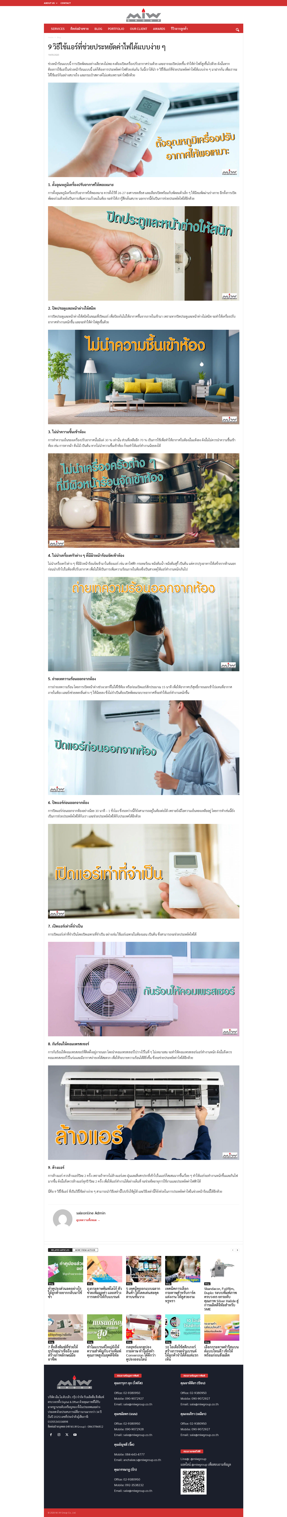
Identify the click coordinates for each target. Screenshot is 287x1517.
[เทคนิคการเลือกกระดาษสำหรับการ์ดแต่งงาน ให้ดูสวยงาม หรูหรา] (182, 1270)
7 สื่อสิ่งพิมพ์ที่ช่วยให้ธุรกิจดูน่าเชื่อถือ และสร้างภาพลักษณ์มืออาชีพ (63, 1353)
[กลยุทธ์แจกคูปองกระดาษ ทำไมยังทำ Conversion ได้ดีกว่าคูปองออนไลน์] (143, 1329)
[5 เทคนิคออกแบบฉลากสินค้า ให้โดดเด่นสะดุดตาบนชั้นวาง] (143, 1270)
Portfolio (116, 29)
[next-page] (237, 1250)
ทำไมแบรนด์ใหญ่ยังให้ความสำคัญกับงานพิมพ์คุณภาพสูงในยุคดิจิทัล (104, 1351)
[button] (237, 28)
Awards (159, 29)
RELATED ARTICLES (60, 1250)
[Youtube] (75, 1435)
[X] (68, 1435)
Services (58, 29)
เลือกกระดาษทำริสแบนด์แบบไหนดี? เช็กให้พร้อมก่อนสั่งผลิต (221, 1351)
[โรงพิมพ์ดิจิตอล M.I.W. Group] (143, 15)
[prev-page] (233, 1250)
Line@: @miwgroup (193, 1459)
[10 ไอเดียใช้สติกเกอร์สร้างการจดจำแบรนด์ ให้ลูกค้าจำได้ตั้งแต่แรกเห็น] (182, 1329)
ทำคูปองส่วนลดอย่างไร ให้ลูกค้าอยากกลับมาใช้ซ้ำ (65, 1292)
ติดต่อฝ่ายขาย (79, 29)
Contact (66, 3)
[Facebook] (52, 1435)
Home (50, 37)
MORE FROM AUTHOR (85, 1250)
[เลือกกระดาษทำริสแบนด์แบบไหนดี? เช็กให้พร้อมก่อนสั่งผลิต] (221, 1329)
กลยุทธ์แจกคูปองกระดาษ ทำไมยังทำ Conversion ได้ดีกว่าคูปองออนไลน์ (141, 1353)
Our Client (138, 29)
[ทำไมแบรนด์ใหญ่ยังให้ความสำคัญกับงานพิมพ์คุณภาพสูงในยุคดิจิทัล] (104, 1329)
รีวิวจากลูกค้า (179, 29)
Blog (98, 29)
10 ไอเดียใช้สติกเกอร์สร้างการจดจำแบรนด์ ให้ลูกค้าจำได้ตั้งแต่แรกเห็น (181, 1353)
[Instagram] (60, 1435)
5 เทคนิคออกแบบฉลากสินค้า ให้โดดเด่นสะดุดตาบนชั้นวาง (143, 1292)
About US (49, 3)
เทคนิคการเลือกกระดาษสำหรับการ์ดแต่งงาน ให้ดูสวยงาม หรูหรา (180, 1294)
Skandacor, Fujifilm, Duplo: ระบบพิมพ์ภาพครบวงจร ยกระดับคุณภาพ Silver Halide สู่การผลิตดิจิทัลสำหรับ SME (221, 1298)
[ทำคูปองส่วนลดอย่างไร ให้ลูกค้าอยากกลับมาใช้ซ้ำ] (65, 1270)
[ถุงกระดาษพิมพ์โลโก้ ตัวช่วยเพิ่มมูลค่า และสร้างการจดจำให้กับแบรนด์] (104, 1270)
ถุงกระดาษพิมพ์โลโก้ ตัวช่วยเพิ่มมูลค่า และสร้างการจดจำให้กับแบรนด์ (104, 1292)
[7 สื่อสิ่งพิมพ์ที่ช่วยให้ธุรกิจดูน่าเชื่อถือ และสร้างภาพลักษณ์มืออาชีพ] (65, 1329)
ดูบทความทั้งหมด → (88, 1220)
